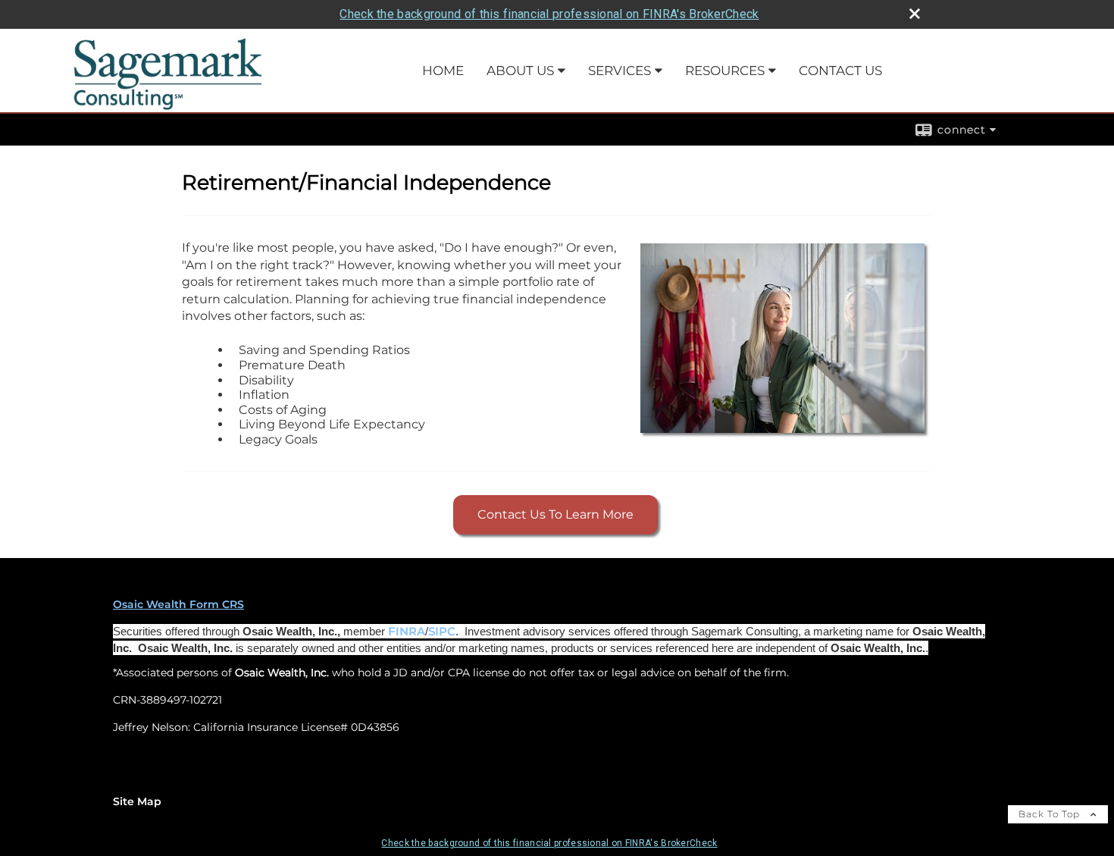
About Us (520, 70)
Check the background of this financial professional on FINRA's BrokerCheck (549, 14)
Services (619, 70)
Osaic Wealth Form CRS (178, 604)
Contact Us (840, 70)
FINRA (406, 631)
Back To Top (1051, 814)
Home (443, 70)
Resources (725, 70)
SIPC (441, 631)
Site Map (137, 801)
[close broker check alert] (915, 14)
